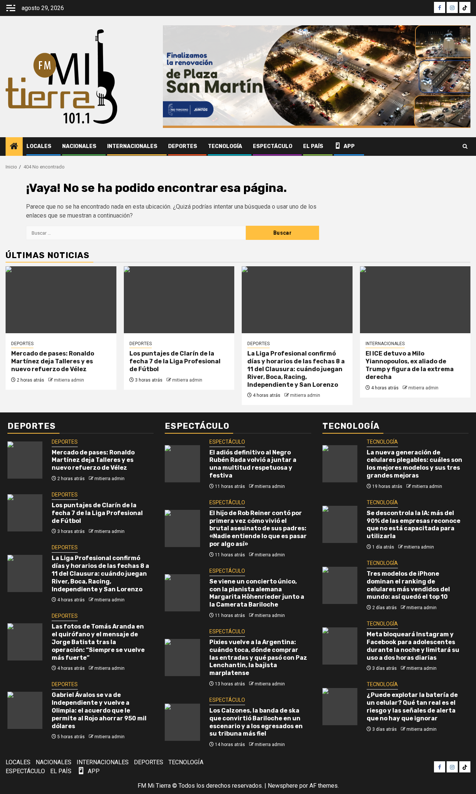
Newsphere (283, 785)
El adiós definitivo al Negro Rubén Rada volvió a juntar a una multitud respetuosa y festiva (252, 464)
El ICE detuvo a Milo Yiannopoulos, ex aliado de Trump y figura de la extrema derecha (410, 365)
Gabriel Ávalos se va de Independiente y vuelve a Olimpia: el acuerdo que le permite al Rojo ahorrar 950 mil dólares (99, 710)
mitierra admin (69, 380)
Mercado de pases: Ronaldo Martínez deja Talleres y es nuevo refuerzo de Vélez (52, 361)
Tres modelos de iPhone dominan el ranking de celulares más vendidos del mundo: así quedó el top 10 (408, 585)
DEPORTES (182, 146)
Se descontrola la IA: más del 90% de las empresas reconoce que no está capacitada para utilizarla (413, 524)
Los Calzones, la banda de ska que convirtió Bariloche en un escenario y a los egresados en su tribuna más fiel (256, 722)
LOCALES (38, 146)
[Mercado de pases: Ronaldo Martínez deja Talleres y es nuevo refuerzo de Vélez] (61, 299)
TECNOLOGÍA (225, 146)
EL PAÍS (313, 146)
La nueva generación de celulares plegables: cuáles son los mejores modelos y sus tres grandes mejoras (414, 464)
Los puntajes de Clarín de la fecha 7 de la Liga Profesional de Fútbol (175, 361)
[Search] (465, 146)
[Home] (14, 147)
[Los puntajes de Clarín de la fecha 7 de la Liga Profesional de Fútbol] (179, 299)
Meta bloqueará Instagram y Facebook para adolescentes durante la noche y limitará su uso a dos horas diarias (413, 646)
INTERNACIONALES (132, 146)
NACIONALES (79, 146)
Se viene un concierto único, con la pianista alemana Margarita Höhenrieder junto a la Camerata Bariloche (256, 593)
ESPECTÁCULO (272, 146)
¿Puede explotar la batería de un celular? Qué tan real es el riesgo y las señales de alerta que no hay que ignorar (412, 706)
